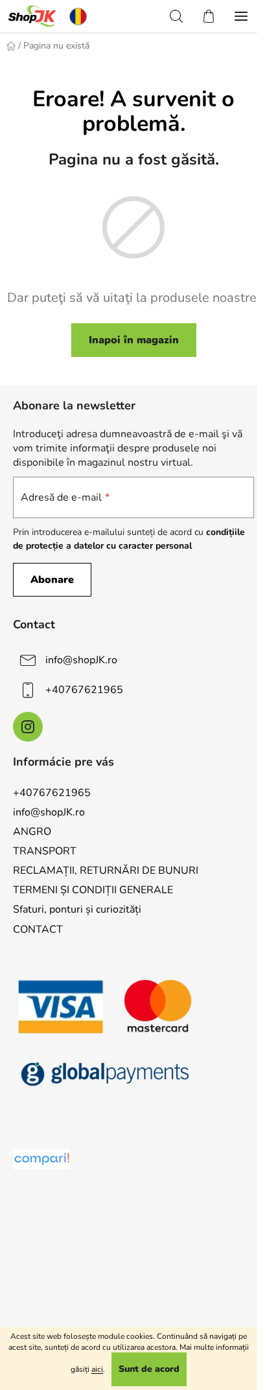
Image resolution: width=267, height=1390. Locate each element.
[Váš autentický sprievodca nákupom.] (41, 1159)
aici (97, 1369)
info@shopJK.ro (81, 660)
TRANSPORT (44, 851)
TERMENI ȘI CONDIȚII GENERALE (93, 890)
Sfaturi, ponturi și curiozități (77, 909)
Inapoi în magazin (134, 340)
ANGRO (32, 832)
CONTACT (38, 929)
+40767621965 (84, 690)
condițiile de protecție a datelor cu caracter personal (129, 538)
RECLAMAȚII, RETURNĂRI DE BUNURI (105, 870)
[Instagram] (28, 727)
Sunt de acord (149, 1369)
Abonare (52, 580)
